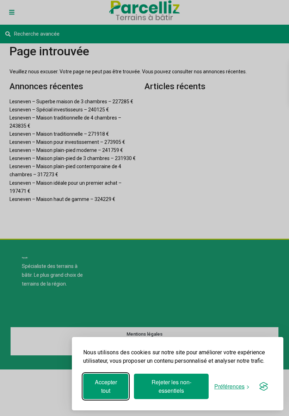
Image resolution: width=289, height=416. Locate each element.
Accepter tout (106, 386)
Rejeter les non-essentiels (171, 386)
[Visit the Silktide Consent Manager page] (263, 386)
